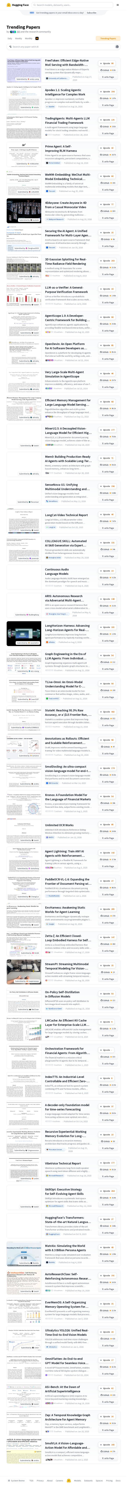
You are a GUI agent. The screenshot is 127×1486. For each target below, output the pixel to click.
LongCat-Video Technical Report (66, 515)
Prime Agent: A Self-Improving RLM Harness (61, 148)
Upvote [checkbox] (108, 63)
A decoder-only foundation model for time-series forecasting (67, 1107)
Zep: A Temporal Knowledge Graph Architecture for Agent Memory (67, 1417)
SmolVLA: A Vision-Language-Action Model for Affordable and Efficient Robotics (66, 1445)
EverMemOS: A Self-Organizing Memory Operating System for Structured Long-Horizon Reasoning (65, 1304)
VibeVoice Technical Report (63, 1163)
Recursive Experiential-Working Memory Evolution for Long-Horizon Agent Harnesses (65, 1134)
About (50, 1480)
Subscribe (91, 12)
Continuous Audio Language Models (57, 571)
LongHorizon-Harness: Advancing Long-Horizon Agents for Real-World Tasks (67, 628)
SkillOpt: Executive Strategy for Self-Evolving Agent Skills (64, 1191)
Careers (59, 1480)
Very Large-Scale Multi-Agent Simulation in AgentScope (64, 374)
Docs (118, 1480)
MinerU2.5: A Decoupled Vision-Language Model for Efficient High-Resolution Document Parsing (68, 430)
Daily (10, 38)
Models (77, 1480)
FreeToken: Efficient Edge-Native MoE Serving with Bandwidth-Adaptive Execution (67, 62)
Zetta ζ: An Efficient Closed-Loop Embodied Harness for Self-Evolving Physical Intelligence (67, 938)
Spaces (99, 1480)
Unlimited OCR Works (59, 825)
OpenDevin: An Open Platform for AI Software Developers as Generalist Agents (65, 346)
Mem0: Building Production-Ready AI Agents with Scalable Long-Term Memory (68, 459)
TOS (31, 1480)
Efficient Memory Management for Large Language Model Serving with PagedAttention (68, 402)
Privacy (40, 1480)
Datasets (88, 1480)
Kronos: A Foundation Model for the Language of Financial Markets (68, 797)
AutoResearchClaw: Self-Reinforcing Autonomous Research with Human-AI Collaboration (68, 1276)
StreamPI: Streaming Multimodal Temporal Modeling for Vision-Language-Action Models (67, 966)
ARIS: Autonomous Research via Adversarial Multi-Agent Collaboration (64, 598)
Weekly (18, 38)
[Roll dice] (117, 46)
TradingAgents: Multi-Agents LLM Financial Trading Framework (67, 120)
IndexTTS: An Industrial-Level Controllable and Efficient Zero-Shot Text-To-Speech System (65, 1079)
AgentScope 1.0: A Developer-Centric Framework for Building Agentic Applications (66, 318)
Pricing (109, 1480)
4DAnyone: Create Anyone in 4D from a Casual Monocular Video (66, 205)
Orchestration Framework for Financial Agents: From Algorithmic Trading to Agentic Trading (68, 1051)
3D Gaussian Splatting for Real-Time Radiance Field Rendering (65, 261)
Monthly (28, 38)
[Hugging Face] (69, 1480)
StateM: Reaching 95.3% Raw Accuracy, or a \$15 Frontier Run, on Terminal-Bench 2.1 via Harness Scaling (68, 712)
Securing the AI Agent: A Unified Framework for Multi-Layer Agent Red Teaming (67, 233)
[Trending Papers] (37, 38)
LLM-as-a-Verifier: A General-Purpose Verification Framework (66, 289)
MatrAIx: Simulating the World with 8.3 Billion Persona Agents (65, 1248)
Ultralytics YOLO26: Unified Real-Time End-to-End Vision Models (66, 1332)
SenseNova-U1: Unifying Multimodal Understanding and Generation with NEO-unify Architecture (66, 487)
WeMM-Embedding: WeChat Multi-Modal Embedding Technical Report (68, 177)
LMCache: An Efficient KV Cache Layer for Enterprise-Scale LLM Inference (66, 1022)
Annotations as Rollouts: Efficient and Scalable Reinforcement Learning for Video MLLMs (67, 740)
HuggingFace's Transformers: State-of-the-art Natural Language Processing (68, 1220)
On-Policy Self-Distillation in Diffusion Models (62, 994)
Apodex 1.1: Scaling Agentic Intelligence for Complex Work (65, 92)
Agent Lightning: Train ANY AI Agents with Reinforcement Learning (64, 853)
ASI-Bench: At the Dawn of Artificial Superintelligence (62, 1389)
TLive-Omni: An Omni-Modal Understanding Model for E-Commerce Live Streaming (64, 684)
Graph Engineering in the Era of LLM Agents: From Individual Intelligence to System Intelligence (68, 656)
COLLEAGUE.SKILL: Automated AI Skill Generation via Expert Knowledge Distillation (66, 543)
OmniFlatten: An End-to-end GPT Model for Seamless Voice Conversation (65, 1361)
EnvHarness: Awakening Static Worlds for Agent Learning (65, 909)
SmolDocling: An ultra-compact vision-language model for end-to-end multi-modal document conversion (68, 769)
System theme (18, 1480)
